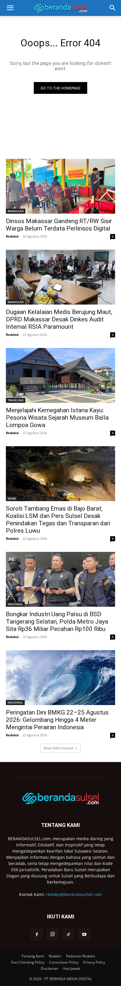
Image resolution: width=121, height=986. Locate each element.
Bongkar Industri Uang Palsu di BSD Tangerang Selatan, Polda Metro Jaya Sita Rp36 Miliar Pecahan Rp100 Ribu (57, 621)
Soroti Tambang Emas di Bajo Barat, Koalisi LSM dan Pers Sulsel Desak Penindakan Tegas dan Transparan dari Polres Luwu (58, 519)
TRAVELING (15, 400)
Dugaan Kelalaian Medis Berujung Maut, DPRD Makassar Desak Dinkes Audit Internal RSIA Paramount (59, 319)
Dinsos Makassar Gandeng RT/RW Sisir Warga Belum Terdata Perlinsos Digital (59, 225)
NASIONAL (15, 604)
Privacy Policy (94, 962)
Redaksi (12, 236)
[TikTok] (68, 934)
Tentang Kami (32, 956)
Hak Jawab (71, 968)
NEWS (12, 498)
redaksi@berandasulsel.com (74, 894)
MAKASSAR (15, 211)
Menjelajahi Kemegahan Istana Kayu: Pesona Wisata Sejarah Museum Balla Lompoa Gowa (57, 418)
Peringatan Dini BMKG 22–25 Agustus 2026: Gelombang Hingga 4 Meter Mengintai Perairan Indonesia (57, 720)
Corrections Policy (63, 962)
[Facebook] (37, 934)
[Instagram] (52, 934)
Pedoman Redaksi (80, 956)
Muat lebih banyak (58, 747)
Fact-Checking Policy (27, 962)
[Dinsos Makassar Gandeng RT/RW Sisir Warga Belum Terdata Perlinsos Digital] (60, 186)
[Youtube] (84, 934)
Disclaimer (49, 968)
